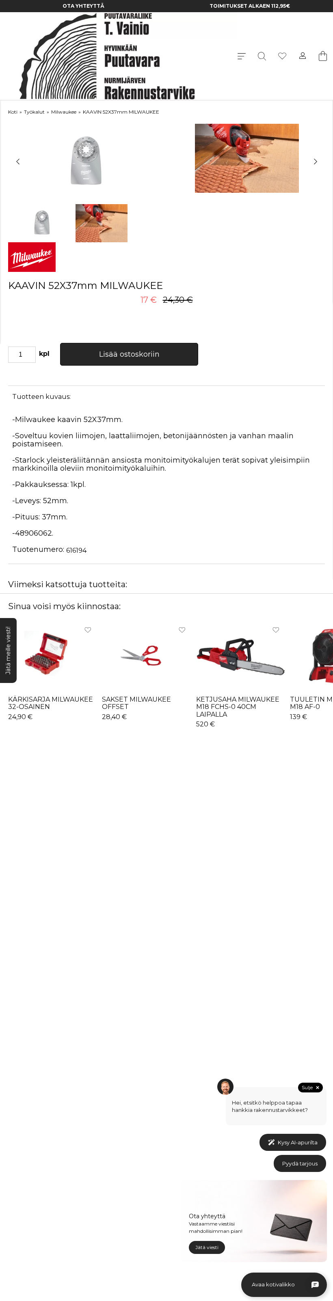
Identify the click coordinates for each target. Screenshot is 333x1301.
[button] (17, 162)
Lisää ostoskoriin (129, 354)
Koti (12, 112)
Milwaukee (63, 112)
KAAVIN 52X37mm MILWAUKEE (121, 112)
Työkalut (34, 112)
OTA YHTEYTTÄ (83, 6)
